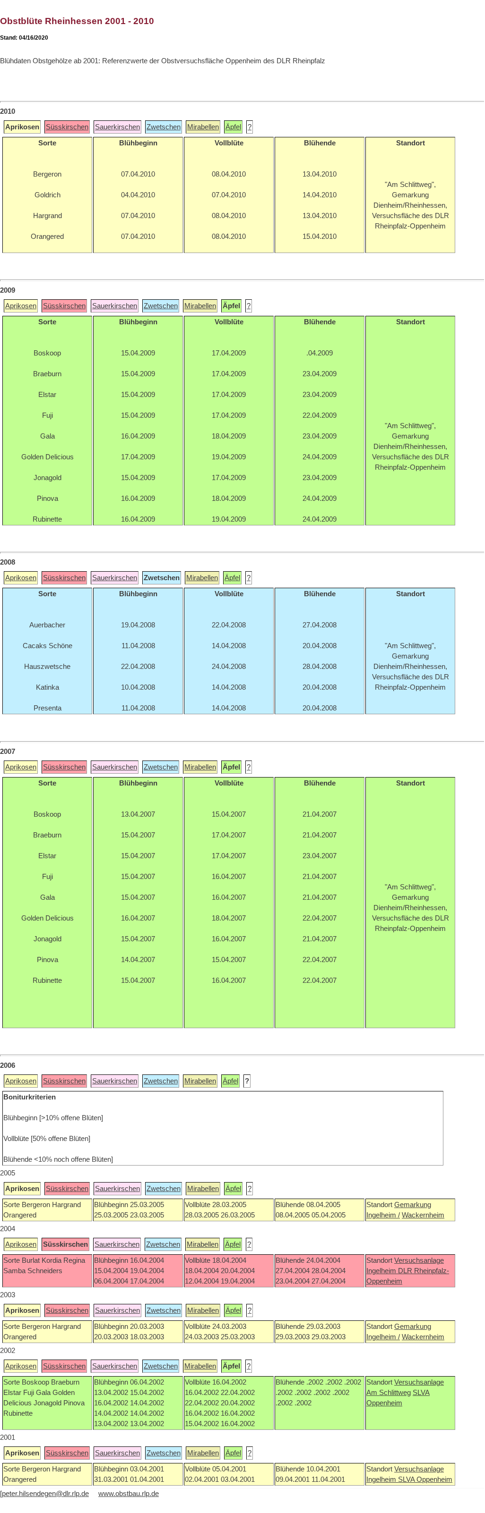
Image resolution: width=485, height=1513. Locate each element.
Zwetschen (164, 127)
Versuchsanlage (419, 1260)
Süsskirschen (67, 127)
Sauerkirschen (117, 127)
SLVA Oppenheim (425, 1479)
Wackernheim (423, 1215)
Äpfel (233, 127)
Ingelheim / (383, 1215)
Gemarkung (412, 1205)
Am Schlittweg (388, 1392)
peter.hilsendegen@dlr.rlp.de (45, 1493)
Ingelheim (382, 1271)
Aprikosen (20, 306)
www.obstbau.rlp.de (128, 1493)
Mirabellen (203, 127)
